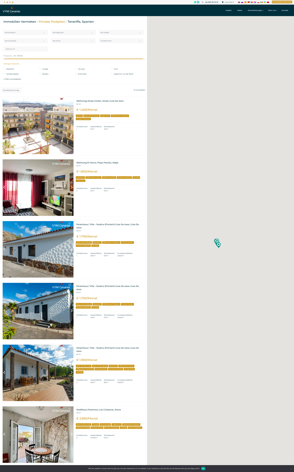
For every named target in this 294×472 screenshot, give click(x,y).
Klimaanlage (105, 424)
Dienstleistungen (255, 10)
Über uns (272, 10)
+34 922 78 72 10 (211, 2)
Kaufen (229, 10)
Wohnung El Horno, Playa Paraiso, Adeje (97, 162)
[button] (217, 242)
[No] (291, 468)
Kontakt (285, 10)
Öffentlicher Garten (93, 177)
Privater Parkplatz (83, 119)
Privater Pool (129, 369)
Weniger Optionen (11, 64)
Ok (203, 468)
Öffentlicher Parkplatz (120, 116)
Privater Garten (127, 242)
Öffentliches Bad (109, 177)
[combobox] (25, 32)
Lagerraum (105, 116)
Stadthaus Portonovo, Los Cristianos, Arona (98, 409)
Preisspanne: (7, 56)
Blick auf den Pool (83, 366)
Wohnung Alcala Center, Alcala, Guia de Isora (100, 101)
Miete (239, 10)
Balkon (79, 116)
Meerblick (80, 177)
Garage (95, 424)
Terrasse (136, 177)
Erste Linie (81, 181)
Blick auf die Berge (91, 116)
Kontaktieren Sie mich (282, 2)
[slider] (4, 59)
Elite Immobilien (135, 428)
